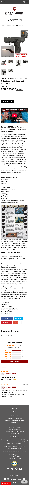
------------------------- (14, 425)
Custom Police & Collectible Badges (14, 431)
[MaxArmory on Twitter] (8, 469)
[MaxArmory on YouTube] (20, 469)
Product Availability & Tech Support (14, 416)
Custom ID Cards (14, 434)
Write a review (15, 336)
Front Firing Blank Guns (14, 427)
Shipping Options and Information (14, 420)
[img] (4, 371)
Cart (26, 2)
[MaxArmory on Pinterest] (12, 469)
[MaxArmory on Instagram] (16, 469)
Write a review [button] (14, 361)
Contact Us (20, 20)
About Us (14, 414)
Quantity (3, 94)
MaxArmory (15, 475)
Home (2, 25)
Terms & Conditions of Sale (14, 418)
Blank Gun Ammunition (14, 429)
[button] (8, 350)
